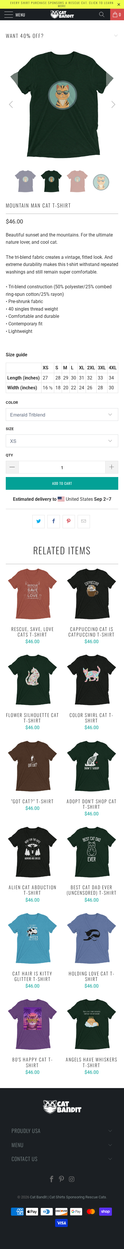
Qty (9, 455)
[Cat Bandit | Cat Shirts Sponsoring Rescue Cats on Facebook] (51, 1179)
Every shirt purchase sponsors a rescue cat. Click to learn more (62, 4)
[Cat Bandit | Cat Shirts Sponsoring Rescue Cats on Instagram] (71, 1179)
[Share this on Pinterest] (69, 521)
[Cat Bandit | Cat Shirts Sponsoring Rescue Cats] (62, 14)
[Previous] (11, 104)
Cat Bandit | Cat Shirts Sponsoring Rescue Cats (68, 1197)
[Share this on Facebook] (53, 521)
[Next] (112, 104)
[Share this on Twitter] (38, 521)
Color (12, 402)
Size (10, 429)
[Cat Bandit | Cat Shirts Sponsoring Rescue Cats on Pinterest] (61, 1179)
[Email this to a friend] (84, 521)
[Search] (104, 14)
